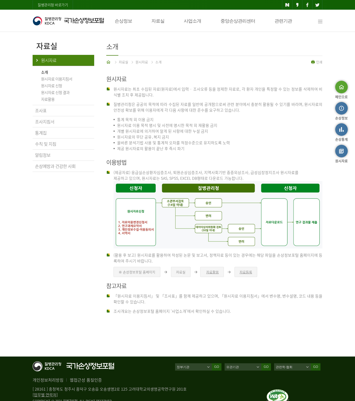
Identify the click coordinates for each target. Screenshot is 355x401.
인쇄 (318, 61)
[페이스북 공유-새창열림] (307, 4)
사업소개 (192, 20)
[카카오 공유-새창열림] (297, 4)
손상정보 (123, 20)
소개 (44, 72)
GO (216, 367)
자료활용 (48, 99)
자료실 (157, 20)
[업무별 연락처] (45, 395)
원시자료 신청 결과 (55, 92)
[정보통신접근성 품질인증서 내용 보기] (277, 392)
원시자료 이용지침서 (56, 79)
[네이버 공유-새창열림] (287, 4)
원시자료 (49, 60)
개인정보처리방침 (48, 380)
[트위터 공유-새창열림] (317, 4)
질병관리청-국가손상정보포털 (68, 21)
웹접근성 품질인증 (86, 380)
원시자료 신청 (51, 85)
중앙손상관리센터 (237, 20)
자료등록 (246, 272)
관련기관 (283, 20)
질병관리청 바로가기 (53, 4)
